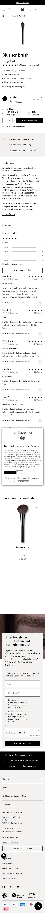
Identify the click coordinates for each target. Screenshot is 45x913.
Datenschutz (7, 864)
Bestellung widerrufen (22, 849)
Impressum (6, 859)
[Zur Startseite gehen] (22, 9)
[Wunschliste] (37, 10)
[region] (22, 35)
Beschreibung (8, 163)
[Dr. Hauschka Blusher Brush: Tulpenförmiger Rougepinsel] (22, 33)
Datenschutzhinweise (16, 702)
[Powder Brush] (22, 523)
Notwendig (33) (11, 478)
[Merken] (38, 508)
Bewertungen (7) (9, 233)
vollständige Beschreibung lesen (14, 87)
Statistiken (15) (35, 478)
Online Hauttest (22, 3)
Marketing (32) (11, 482)
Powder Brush (22, 547)
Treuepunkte (14, 150)
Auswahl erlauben (23, 481)
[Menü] (3, 9)
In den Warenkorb (29, 121)
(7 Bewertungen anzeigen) (29, 65)
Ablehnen (20, 472)
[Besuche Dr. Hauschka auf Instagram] (11, 887)
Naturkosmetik (31, 761)
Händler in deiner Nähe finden (13, 127)
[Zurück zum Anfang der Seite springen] (38, 906)
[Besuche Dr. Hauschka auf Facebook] (3, 887)
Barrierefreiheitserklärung (12, 873)
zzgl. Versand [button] (35, 113)
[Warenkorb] (41, 10)
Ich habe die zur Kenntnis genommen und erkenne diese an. (17, 703)
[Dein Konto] (31, 10)
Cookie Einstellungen (10, 868)
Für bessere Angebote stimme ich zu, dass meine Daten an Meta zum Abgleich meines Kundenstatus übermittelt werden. (20, 717)
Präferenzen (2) (23, 478)
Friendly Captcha (35, 735)
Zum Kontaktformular (10, 842)
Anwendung (7, 225)
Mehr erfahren (8, 214)
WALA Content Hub (9, 878)
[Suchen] (9, 9)
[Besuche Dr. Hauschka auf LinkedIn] (18, 887)
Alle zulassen (10, 472)
